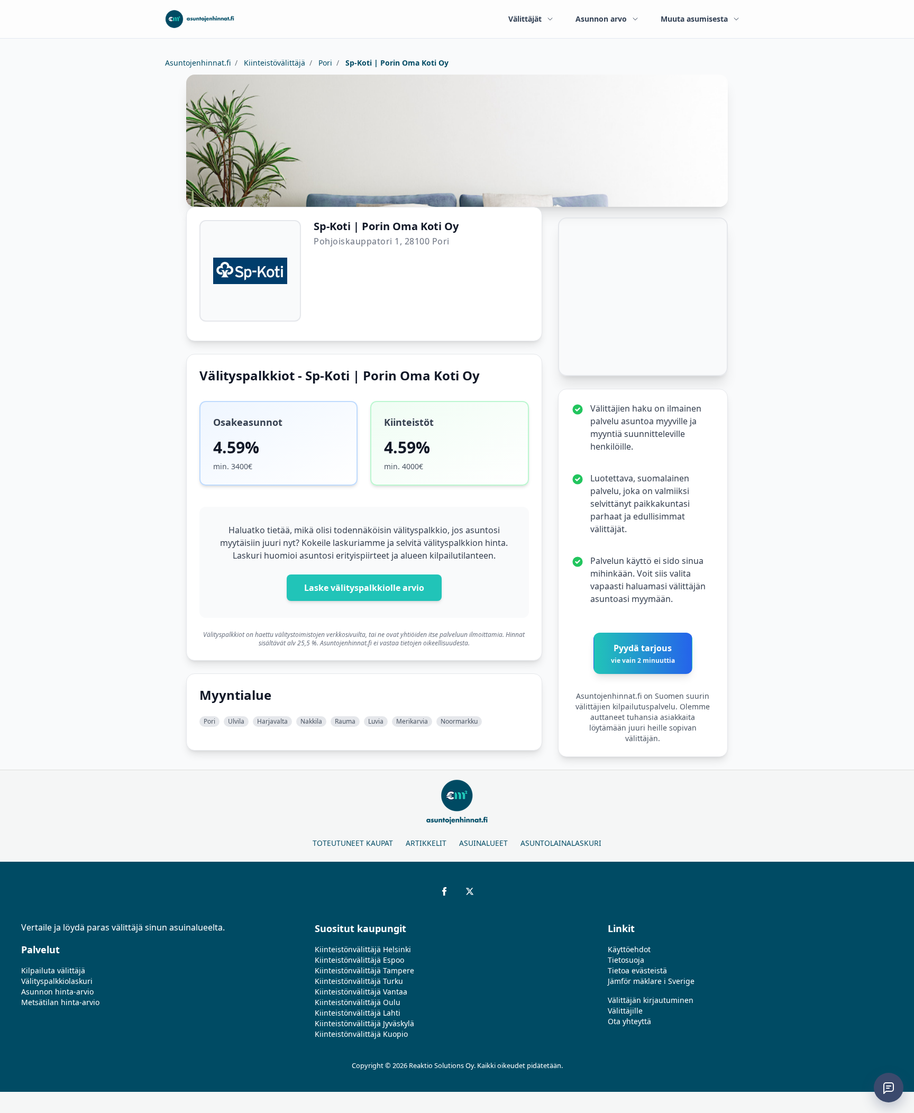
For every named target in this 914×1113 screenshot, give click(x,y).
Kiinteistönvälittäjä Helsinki (363, 949)
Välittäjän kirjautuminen (650, 1000)
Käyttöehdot (629, 949)
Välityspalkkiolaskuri (57, 981)
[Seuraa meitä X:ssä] (469, 891)
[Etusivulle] (199, 19)
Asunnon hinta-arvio (57, 992)
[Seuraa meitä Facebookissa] (444, 891)
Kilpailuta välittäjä (53, 970)
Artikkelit (426, 843)
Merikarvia (412, 721)
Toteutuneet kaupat (353, 843)
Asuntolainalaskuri (560, 843)
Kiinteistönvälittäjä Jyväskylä (364, 1023)
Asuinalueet (483, 843)
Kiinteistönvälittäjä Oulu (357, 1002)
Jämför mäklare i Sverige (651, 981)
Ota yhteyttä (629, 1021)
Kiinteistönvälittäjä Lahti (357, 1013)
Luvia (375, 721)
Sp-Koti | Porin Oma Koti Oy (396, 63)
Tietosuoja (626, 960)
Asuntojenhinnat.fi (198, 63)
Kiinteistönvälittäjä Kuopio (361, 1034)
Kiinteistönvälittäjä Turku (359, 981)
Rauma (345, 721)
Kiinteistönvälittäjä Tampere (364, 970)
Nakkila (311, 721)
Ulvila (236, 721)
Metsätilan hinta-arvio (60, 1002)
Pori (324, 63)
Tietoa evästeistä (637, 970)
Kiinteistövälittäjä (273, 63)
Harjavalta (272, 721)
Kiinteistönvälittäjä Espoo (359, 960)
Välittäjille (625, 1011)
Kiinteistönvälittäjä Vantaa (361, 992)
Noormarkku (459, 721)
